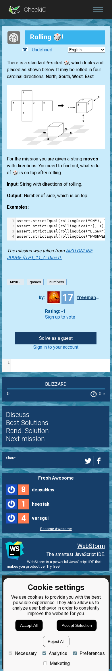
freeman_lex (88, 297)
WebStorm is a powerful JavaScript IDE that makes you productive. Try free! (54, 564)
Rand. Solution (27, 431)
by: (42, 297)
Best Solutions (27, 423)
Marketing (60, 663)
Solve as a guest (56, 338)
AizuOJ (15, 282)
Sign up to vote (60, 317)
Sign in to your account (55, 347)
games (35, 282)
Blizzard (56, 384)
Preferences (92, 653)
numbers (56, 282)
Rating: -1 (55, 311)
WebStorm (91, 545)
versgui (40, 518)
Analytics (58, 653)
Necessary (25, 653)
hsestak (40, 504)
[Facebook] (100, 461)
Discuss (18, 415)
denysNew (43, 489)
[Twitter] (88, 461)
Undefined (42, 50)
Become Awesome (56, 529)
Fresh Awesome (56, 478)
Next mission (25, 439)
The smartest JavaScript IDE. (76, 554)
